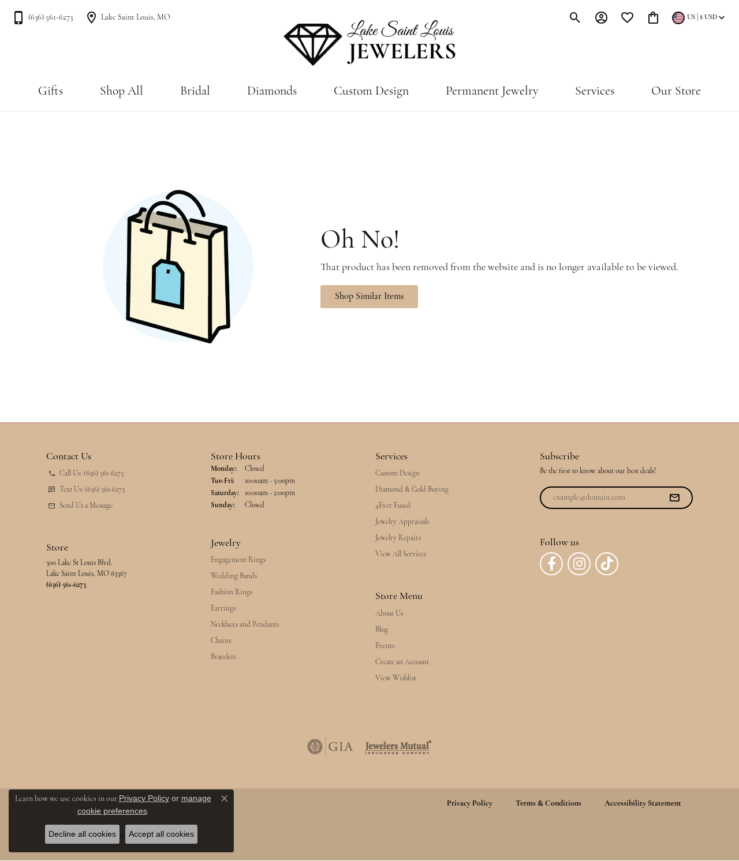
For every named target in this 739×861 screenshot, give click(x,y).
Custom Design (371, 91)
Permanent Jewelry (492, 91)
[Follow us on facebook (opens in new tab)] (551, 563)
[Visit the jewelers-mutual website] (398, 746)
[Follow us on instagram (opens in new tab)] (579, 563)
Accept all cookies (161, 833)
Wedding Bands (234, 576)
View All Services (400, 554)
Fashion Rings (231, 592)
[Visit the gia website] (330, 746)
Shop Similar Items (369, 296)
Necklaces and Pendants (245, 624)
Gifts (50, 91)
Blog (381, 630)
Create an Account (402, 662)
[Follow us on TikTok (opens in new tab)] (606, 563)
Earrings (223, 608)
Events (384, 646)
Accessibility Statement (642, 804)
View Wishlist (395, 678)
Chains (221, 641)
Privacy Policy (469, 804)
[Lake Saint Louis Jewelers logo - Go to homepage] (370, 43)
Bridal (195, 91)
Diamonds (272, 91)
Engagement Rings (238, 560)
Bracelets (223, 657)
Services (594, 91)
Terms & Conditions (548, 804)
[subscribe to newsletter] (674, 498)
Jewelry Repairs (398, 538)
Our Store (676, 91)
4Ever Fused (392, 506)
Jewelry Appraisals (402, 522)
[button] (575, 17)
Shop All (121, 91)
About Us (389, 613)
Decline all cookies (82, 833)
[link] (42, 17)
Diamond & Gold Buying (412, 489)
